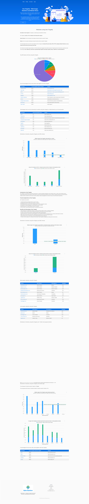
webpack (22, 95)
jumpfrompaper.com (24, 288)
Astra (21, 114)
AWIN (21, 454)
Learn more (23, 22)
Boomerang (22, 102)
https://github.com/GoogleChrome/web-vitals (54, 90)
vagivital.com (23, 297)
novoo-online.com (24, 299)
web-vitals (22, 90)
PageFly (22, 123)
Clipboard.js (23, 116)
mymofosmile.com (24, 311)
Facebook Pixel (23, 88)
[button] (38, 168)
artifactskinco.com (24, 285)
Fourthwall (22, 128)
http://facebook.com (50, 88)
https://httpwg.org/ (50, 93)
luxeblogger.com (23, 301)
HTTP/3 (22, 93)
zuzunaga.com (23, 295)
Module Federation (24, 97)
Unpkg (22, 459)
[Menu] (66, 138)
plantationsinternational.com (25, 290)
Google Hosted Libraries (25, 100)
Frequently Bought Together (25, 119)
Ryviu (21, 452)
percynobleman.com (24, 292)
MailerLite (22, 130)
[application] (44, 69)
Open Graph (23, 104)
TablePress (22, 126)
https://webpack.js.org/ (51, 95)
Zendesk (22, 457)
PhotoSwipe (23, 121)
